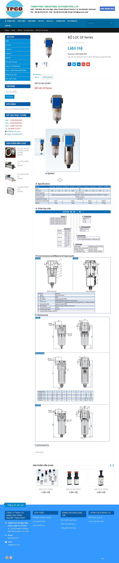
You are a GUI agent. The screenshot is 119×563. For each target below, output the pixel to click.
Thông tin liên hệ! (15, 505)
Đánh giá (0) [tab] (47, 77)
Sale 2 (7, 123)
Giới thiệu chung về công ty (42, 517)
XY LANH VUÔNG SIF (23, 175)
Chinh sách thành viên (96, 521)
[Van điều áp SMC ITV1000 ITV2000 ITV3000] (10, 152)
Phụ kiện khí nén (11, 62)
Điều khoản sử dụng (95, 517)
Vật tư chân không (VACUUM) (16, 70)
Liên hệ (7, 26)
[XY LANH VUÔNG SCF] (10, 165)
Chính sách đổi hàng (68, 524)
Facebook (69, 64)
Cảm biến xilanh (11, 79)
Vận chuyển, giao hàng (68, 520)
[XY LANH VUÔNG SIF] (10, 178)
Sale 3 (7, 126)
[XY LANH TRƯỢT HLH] (10, 191)
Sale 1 (7, 120)
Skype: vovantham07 (14, 134)
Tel (6, 128)
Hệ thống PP (72, 21)
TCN (102, 559)
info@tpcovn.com (13, 131)
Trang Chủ (11, 21)
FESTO (8, 45)
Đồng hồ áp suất (11, 74)
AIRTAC (8, 58)
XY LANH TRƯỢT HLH (22, 188)
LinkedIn (79, 64)
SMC (7, 41)
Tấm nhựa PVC (79, 556)
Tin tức (41, 21)
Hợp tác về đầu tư (39, 525)
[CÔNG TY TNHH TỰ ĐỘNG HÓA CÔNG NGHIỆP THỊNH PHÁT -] (14, 9)
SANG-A (8, 53)
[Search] (111, 23)
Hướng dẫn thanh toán (68, 528)
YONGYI (9, 49)
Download (60, 21)
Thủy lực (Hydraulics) (13, 66)
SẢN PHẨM (31, 21)
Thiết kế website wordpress (94, 556)
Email (88, 64)
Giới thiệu (21, 21)
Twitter (74, 64)
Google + (83, 64)
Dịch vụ (49, 21)
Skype (11, 557)
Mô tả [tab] (37, 77)
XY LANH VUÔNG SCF (23, 162)
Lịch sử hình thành (39, 521)
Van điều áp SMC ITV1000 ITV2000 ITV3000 (23, 150)
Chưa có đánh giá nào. (76, 42)
